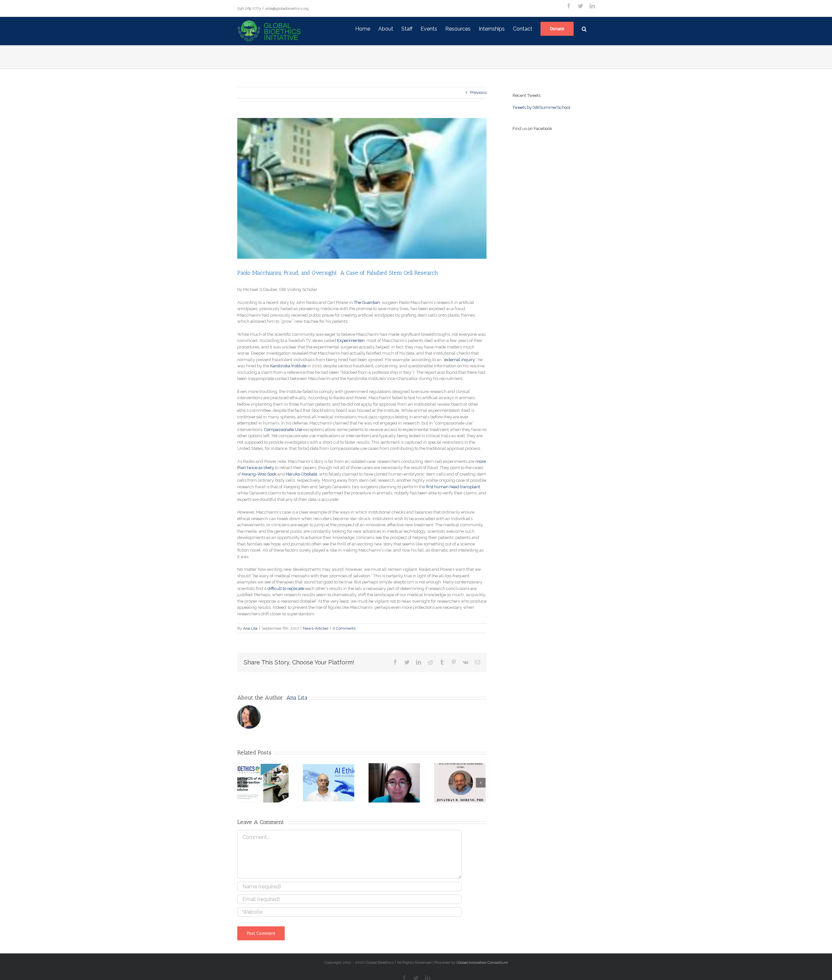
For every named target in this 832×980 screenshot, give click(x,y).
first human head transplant (453, 486)
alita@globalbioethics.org (287, 8)
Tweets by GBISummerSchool (541, 107)
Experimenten (351, 340)
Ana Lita (250, 628)
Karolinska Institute (288, 365)
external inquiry (459, 359)
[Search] (584, 28)
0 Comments (344, 628)
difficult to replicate (285, 588)
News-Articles (315, 628)
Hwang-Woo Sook (259, 474)
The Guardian (367, 302)
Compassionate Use (283, 429)
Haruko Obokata (301, 474)
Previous (478, 92)
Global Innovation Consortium (482, 962)
